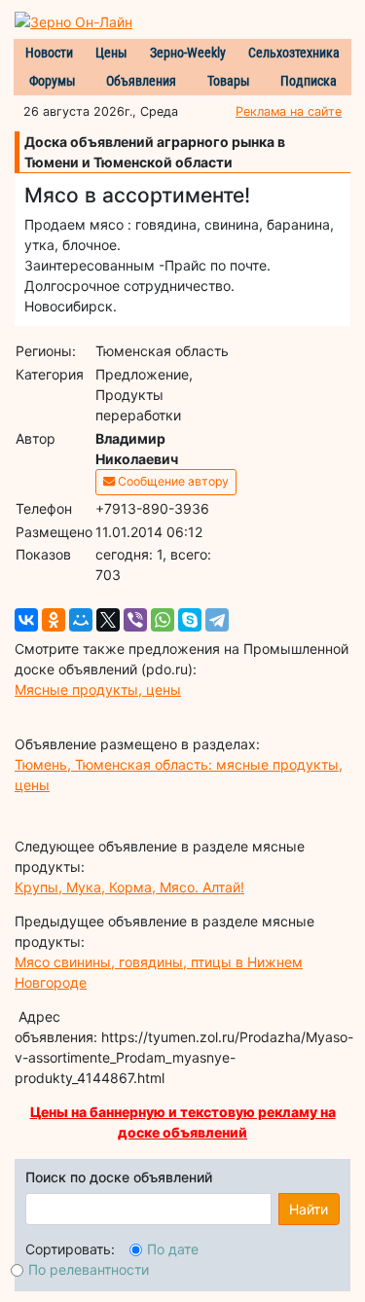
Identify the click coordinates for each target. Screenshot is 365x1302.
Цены (111, 52)
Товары (228, 81)
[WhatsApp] (162, 620)
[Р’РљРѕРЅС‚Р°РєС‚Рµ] (26, 620)
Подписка (308, 81)
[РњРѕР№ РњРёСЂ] (80, 620)
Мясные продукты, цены (98, 689)
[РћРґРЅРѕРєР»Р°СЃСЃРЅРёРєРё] (53, 620)
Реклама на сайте (289, 111)
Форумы (52, 81)
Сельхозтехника (294, 52)
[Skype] (189, 620)
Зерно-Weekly (188, 52)
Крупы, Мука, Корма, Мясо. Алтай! (129, 887)
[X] (108, 620)
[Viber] (135, 620)
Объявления (141, 81)
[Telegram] (217, 620)
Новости (49, 52)
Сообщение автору (172, 481)
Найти (308, 1209)
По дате (173, 1249)
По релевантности (88, 1269)
